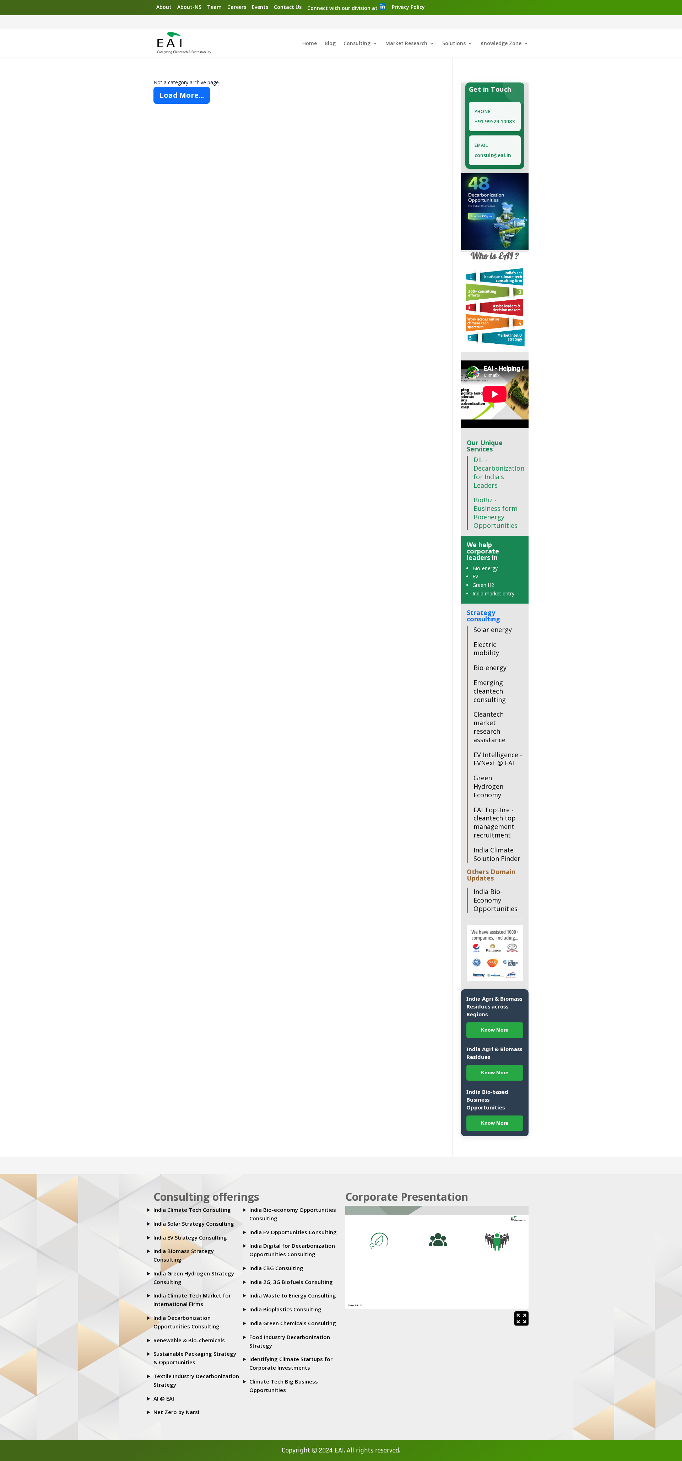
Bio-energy (485, 568)
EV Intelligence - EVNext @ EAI (497, 758)
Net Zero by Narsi (176, 1411)
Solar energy (492, 629)
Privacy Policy (408, 7)
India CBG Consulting (276, 1268)
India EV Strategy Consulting (190, 1237)
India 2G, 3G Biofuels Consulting (291, 1281)
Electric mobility (486, 648)
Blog (330, 44)
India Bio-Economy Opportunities (495, 900)
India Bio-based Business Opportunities (487, 1099)
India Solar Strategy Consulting (193, 1223)
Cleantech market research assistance (489, 727)
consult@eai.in (493, 155)
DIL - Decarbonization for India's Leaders (498, 472)
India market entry (493, 593)
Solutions (454, 44)
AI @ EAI (163, 1398)
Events (260, 7)
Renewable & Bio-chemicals (189, 1340)
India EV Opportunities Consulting (293, 1232)
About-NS (189, 7)
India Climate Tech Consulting (192, 1209)
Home (309, 44)
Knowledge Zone (501, 44)
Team (214, 7)
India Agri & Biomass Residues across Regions (494, 1006)
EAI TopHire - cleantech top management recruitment (494, 822)
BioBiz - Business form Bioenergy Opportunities (495, 512)
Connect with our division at (343, 8)
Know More (494, 1030)
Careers (236, 7)
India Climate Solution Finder (496, 854)
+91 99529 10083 (495, 121)
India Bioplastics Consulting (285, 1309)
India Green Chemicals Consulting (292, 1323)
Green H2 (483, 585)
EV (475, 576)
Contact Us (288, 7)
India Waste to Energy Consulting (292, 1295)
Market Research (406, 44)
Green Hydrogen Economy (488, 786)
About (164, 7)
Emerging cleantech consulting (489, 691)
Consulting (356, 44)
